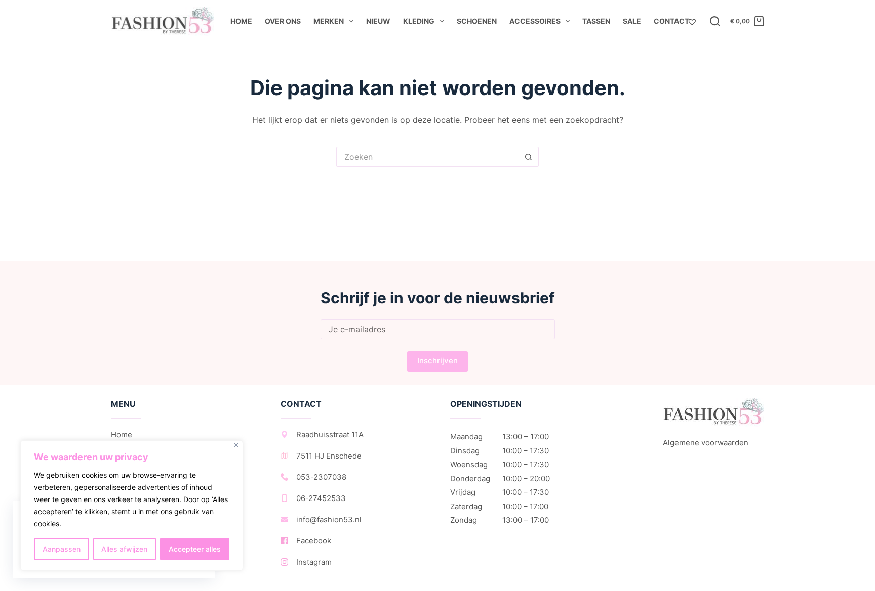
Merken (328, 21)
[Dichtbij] (236, 445)
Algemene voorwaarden (705, 442)
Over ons (283, 21)
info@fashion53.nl (329, 519)
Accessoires (535, 21)
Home (241, 21)
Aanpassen (62, 548)
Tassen (596, 21)
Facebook (313, 540)
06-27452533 (321, 498)
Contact (671, 21)
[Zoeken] (715, 21)
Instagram (314, 562)
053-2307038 (321, 477)
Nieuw (378, 21)
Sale (632, 21)
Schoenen (477, 21)
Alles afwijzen (124, 548)
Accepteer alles (195, 548)
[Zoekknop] (529, 157)
